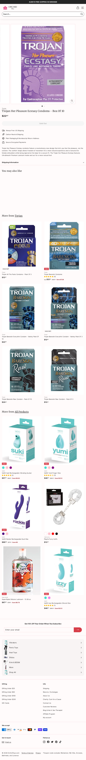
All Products (22, 411)
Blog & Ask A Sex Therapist (52, 710)
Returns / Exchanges (50, 692)
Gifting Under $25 (8, 688)
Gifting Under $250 (9, 699)
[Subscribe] (78, 629)
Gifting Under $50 (8, 692)
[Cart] (77, 7)
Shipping (46, 688)
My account (47, 717)
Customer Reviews (49, 707)
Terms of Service (27, 753)
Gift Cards (5, 703)
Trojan (4, 108)
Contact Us (47, 703)
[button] (49, 276)
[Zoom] (72, 101)
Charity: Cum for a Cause (52, 699)
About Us (46, 696)
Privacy (38, 753)
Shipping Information (10, 162)
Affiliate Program (49, 714)
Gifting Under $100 (8, 696)
